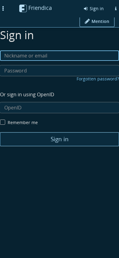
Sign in (96, 8)
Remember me (23, 122)
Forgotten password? (98, 79)
